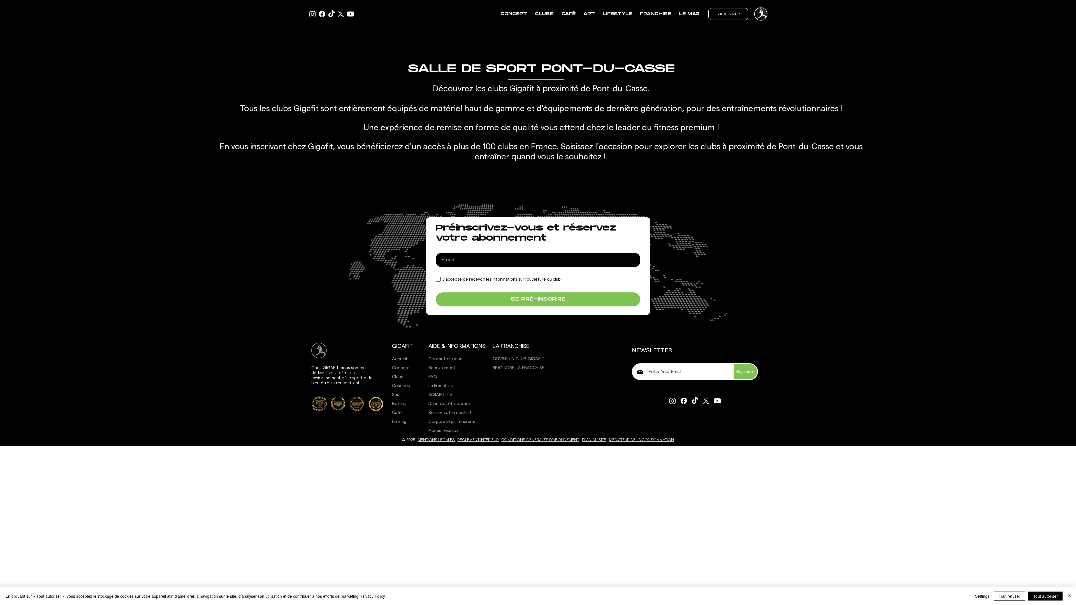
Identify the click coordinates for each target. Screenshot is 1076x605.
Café (397, 412)
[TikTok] (331, 14)
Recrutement (441, 368)
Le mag (399, 421)
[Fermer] (1069, 596)
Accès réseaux (443, 430)
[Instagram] (672, 401)
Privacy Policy (373, 596)
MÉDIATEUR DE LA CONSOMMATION (641, 440)
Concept (401, 368)
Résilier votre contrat (450, 412)
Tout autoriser (1045, 596)
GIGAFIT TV (440, 394)
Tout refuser (1009, 596)
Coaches (401, 385)
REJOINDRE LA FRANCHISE (518, 368)
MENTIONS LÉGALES (436, 440)
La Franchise (440, 385)
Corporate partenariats (451, 421)
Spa (395, 394)
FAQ (432, 376)
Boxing (399, 403)
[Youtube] (350, 14)
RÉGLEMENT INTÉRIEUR (478, 440)
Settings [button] (982, 596)
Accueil (399, 359)
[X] (341, 14)
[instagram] (312, 14)
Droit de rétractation (449, 403)
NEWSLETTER (652, 350)
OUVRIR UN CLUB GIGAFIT (518, 359)
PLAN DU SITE (594, 440)
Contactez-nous (445, 359)
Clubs (397, 376)
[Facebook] (322, 14)
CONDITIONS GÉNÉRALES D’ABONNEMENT (540, 440)
